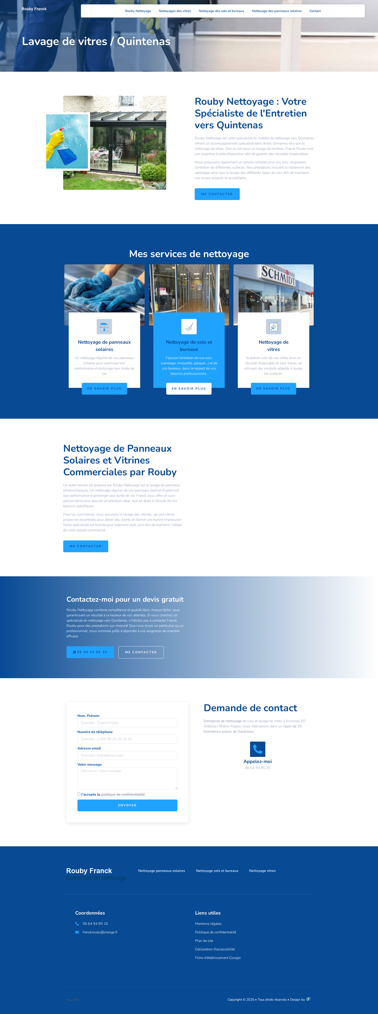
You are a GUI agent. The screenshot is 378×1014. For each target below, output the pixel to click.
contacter (159, 620)
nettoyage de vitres (209, 148)
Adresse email (89, 748)
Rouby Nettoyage (138, 11)
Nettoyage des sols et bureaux (221, 11)
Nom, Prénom (88, 715)
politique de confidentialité (123, 794)
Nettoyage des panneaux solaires (277, 11)
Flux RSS (73, 1000)
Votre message (89, 764)
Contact (315, 11)
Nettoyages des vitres (175, 11)
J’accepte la (113, 794)
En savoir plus (104, 389)
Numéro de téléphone (95, 732)
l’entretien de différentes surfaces (220, 167)
